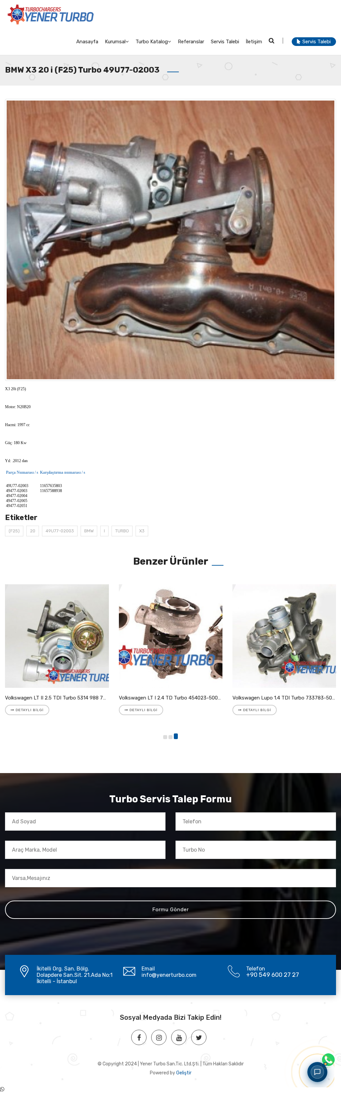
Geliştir (183, 1073)
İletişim (254, 42)
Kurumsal (115, 42)
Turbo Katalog (152, 42)
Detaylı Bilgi (29, 710)
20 (32, 530)
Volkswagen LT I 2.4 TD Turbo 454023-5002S (171, 698)
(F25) (14, 530)
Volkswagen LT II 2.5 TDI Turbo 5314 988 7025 (58, 698)
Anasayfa (87, 42)
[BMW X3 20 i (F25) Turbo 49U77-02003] (170, 240)
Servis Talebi (225, 42)
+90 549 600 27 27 (272, 974)
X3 (142, 530)
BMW (89, 530)
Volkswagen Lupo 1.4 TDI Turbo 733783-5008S (286, 698)
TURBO (122, 530)
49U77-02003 (60, 530)
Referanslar (191, 42)
